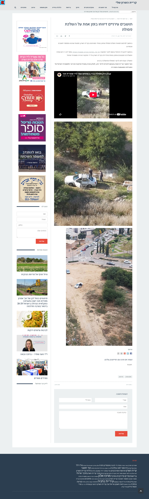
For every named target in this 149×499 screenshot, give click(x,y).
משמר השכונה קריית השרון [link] (118, 479)
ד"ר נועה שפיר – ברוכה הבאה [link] (33, 354)
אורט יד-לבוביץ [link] (115, 465)
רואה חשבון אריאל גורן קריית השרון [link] (110, 484)
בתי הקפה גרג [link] (106, 468)
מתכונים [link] (88, 479)
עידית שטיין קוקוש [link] (120, 482)
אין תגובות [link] (114, 36)
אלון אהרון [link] (128, 377)
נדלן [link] (131, 482)
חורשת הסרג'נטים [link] (118, 471)
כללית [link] (94, 471)
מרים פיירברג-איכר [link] (120, 476)
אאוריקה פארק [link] (132, 465)
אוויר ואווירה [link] (124, 465)
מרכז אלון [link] (104, 476)
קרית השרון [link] (127, 484)
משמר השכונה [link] (132, 479)
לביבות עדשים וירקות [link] (37, 330)
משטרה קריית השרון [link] (92, 476)
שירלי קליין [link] (125, 487)
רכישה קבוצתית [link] (91, 484)
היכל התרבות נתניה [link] (97, 468)
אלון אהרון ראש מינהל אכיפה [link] (91, 465)
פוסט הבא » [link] (57, 384)
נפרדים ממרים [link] (40, 378)
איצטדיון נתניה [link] (104, 465)
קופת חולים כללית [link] (87, 482)
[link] (115, 7)
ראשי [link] (131, 18)
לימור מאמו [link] (126, 473)
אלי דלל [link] (79, 465)
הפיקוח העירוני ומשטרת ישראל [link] (83, 52)
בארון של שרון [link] (133, 468)
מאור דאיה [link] (119, 473)
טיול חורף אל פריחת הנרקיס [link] (34, 274)
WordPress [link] (133, 495)
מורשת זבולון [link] (104, 473)
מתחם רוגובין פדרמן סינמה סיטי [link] (100, 479)
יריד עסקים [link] (100, 471)
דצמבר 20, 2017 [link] (127, 36)
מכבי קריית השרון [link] (94, 473)
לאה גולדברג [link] (133, 473)
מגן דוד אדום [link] (112, 473)
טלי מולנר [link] (107, 471)
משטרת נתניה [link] (82, 476)
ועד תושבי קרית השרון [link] (122, 18)
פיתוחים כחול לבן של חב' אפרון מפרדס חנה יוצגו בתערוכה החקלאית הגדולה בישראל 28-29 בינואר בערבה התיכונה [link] (32, 302)
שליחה (41, 241)
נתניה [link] (128, 482)
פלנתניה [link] (94, 482)
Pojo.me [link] (21, 495)
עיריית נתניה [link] (106, 481)
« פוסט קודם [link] (129, 384)
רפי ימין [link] (97, 52)
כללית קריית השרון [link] (84, 471)
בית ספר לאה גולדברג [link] (119, 468)
